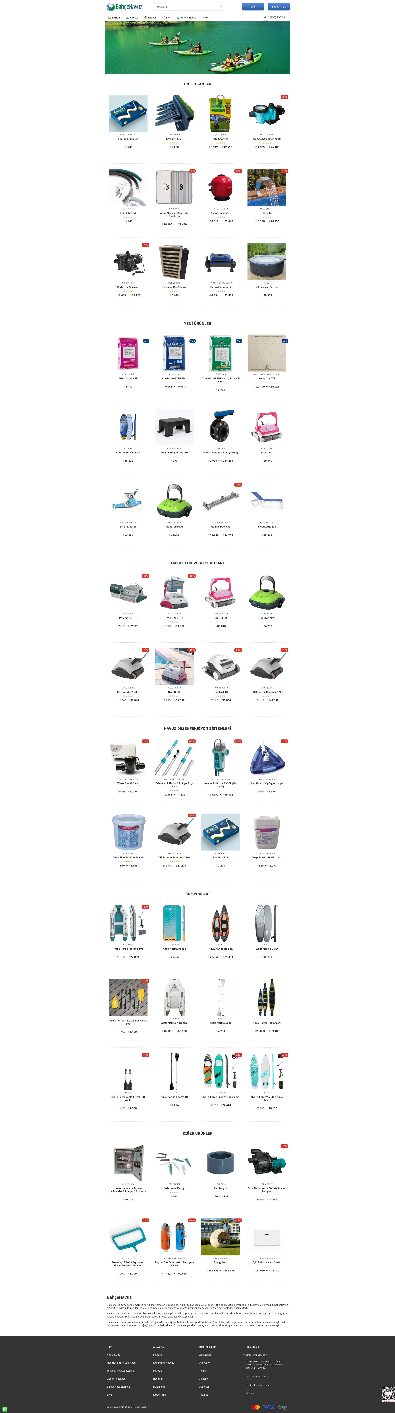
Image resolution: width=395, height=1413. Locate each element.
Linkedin (203, 1378)
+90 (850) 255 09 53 (258, 1377)
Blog (109, 1394)
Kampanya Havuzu (163, 1362)
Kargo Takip (159, 1394)
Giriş (253, 6)
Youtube (203, 1394)
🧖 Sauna (150, 17)
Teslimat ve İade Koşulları (121, 1370)
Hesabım (158, 1378)
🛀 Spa (166, 17)
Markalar (158, 1370)
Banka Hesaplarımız (118, 1386)
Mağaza (157, 1354)
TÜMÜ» (205, 17)
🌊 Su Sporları (186, 17)
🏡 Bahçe (114, 17)
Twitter (203, 1370)
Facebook (204, 1362)
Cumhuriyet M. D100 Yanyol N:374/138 (263, 1361)
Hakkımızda (113, 1354)
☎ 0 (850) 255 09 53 (274, 19)
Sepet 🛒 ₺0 (279, 6)
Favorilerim (159, 1386)
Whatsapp (3, 1409)
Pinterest (204, 1386)
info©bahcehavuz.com (258, 1385)
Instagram (205, 1354)
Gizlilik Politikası (116, 1378)
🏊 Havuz (132, 17)
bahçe (130, 1304)
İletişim (250, 1393)
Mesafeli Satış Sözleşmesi (121, 1362)
